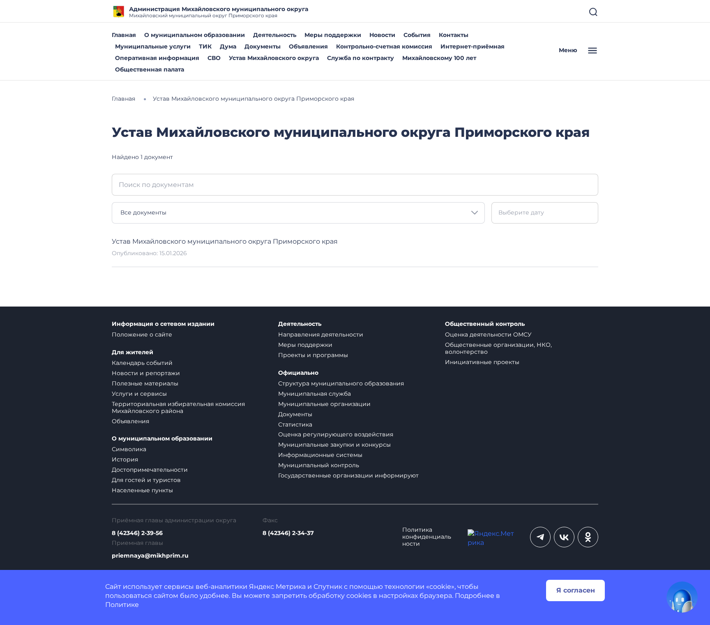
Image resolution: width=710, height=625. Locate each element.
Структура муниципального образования (341, 383)
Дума (228, 46)
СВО (214, 58)
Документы (262, 46)
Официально (298, 372)
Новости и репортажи (146, 373)
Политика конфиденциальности (426, 536)
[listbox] (298, 213)
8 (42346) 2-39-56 (137, 533)
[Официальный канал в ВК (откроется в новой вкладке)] (564, 537)
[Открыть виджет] (682, 597)
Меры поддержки (332, 35)
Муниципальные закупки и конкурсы (334, 444)
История (125, 459)
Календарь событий (142, 363)
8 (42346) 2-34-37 (288, 533)
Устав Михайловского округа (274, 58)
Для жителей (132, 352)
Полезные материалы (145, 383)
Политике (122, 605)
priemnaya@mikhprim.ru (150, 555)
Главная (124, 35)
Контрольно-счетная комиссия (384, 46)
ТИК (205, 46)
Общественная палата (149, 69)
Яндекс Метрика (277, 586)
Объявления (308, 46)
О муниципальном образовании (194, 35)
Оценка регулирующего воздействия (335, 434)
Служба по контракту (360, 58)
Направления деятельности (320, 334)
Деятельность (274, 35)
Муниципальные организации (324, 404)
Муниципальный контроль (318, 465)
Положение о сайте (142, 334)
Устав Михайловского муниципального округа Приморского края (225, 241)
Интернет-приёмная (472, 46)
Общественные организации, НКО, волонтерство (498, 348)
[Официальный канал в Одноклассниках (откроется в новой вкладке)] (588, 537)
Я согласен (575, 590)
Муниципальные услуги (153, 46)
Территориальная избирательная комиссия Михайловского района (178, 407)
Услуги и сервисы (139, 393)
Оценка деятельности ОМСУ (488, 334)
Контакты (453, 35)
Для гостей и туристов (146, 480)
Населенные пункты (142, 490)
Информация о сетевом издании (163, 324)
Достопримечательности (150, 469)
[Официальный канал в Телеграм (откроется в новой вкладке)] (540, 537)
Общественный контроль (485, 324)
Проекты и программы (313, 355)
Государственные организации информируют (348, 475)
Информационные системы (320, 455)
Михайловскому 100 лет (439, 58)
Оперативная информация (157, 58)
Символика (129, 449)
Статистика (295, 424)
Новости (382, 35)
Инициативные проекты (482, 362)
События (417, 35)
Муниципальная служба (314, 393)
